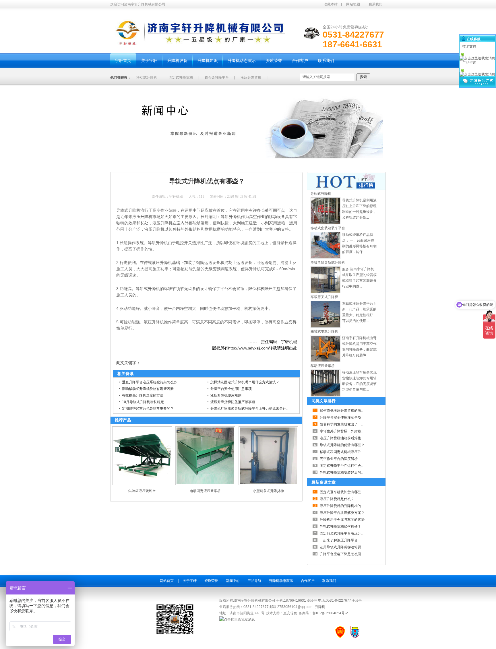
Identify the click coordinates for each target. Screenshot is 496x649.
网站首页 (167, 581)
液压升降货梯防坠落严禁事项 (232, 402)
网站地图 (353, 4)
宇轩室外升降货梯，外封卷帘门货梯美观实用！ (356, 431)
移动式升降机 (146, 77)
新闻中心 (148, 165)
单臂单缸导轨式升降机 (328, 263)
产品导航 (254, 581)
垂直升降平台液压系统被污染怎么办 (149, 382)
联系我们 (375, 4)
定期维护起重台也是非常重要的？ (148, 409)
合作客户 (308, 581)
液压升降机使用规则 (225, 395)
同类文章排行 (323, 401)
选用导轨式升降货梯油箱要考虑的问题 (349, 547)
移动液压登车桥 (323, 366)
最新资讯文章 (323, 482)
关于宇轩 (190, 581)
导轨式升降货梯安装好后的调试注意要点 (351, 473)
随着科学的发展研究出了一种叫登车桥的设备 (354, 424)
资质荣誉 (211, 581)
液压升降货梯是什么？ (337, 499)
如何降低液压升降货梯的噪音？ (344, 411)
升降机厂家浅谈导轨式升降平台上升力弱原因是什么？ (251, 409)
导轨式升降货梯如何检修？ (340, 526)
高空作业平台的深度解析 (339, 459)
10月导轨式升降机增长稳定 (143, 402)
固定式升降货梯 (181, 77)
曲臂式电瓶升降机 (324, 331)
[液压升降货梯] (325, 223)
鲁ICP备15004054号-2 (330, 613)
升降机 (320, 607)
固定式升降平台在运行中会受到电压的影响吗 (354, 466)
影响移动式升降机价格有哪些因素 (148, 389)
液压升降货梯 (251, 77)
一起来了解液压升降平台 (339, 540)
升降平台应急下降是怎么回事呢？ (345, 554)
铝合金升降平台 (217, 77)
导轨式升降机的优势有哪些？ (342, 445)
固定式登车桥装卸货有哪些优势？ (345, 492)
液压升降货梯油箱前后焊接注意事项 (347, 438)
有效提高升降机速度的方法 (142, 395)
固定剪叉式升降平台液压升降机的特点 (349, 533)
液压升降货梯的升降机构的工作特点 (347, 506)
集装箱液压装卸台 (142, 491)
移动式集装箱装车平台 (328, 228)
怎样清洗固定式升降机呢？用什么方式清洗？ (244, 382)
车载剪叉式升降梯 (324, 297)
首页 (133, 165)
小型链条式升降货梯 (268, 491)
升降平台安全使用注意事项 (231, 389)
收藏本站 (331, 4)
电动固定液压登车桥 (205, 491)
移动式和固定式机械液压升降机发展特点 (351, 452)
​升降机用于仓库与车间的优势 (342, 520)
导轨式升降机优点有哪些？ (179, 165)
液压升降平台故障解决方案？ (342, 513)
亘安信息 (290, 613)
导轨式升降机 (321, 194)
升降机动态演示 (281, 581)
